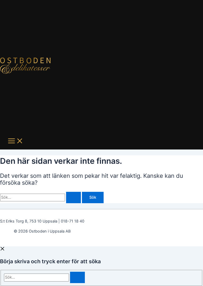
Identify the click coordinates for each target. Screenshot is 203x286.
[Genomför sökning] (73, 197)
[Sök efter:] (41, 197)
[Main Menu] (15, 141)
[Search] (77, 277)
